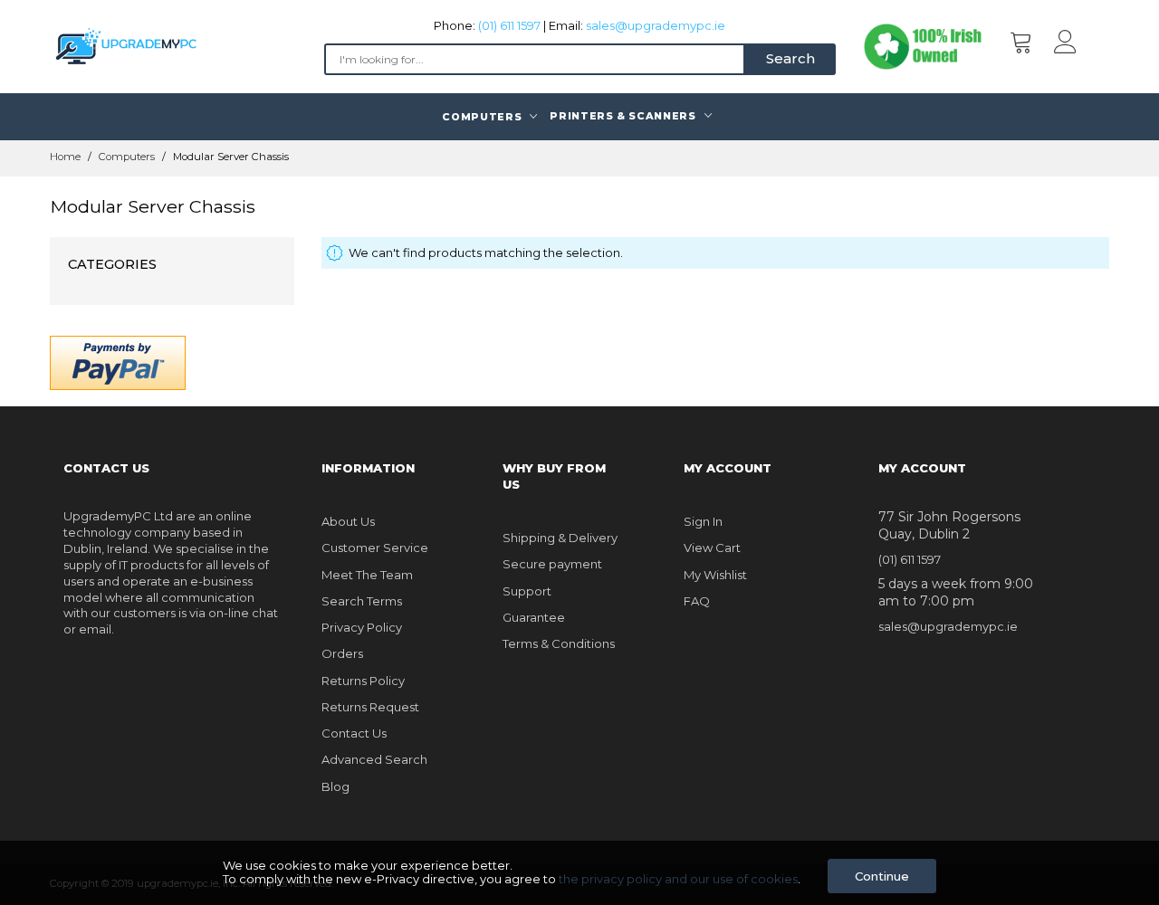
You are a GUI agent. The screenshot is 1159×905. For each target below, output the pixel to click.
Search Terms (361, 601)
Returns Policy (363, 680)
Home (66, 156)
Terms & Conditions (559, 643)
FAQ (697, 601)
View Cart (712, 547)
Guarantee (534, 617)
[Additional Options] (118, 361)
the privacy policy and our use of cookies (678, 879)
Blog (335, 786)
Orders (342, 653)
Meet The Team (367, 574)
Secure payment (552, 564)
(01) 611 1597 (509, 25)
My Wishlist (715, 574)
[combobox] (534, 59)
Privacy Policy (361, 627)
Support (527, 591)
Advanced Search (374, 759)
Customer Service (374, 547)
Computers (128, 156)
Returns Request (370, 707)
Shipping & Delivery (560, 537)
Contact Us (354, 733)
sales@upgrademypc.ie (655, 25)
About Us (348, 521)
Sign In (703, 521)
